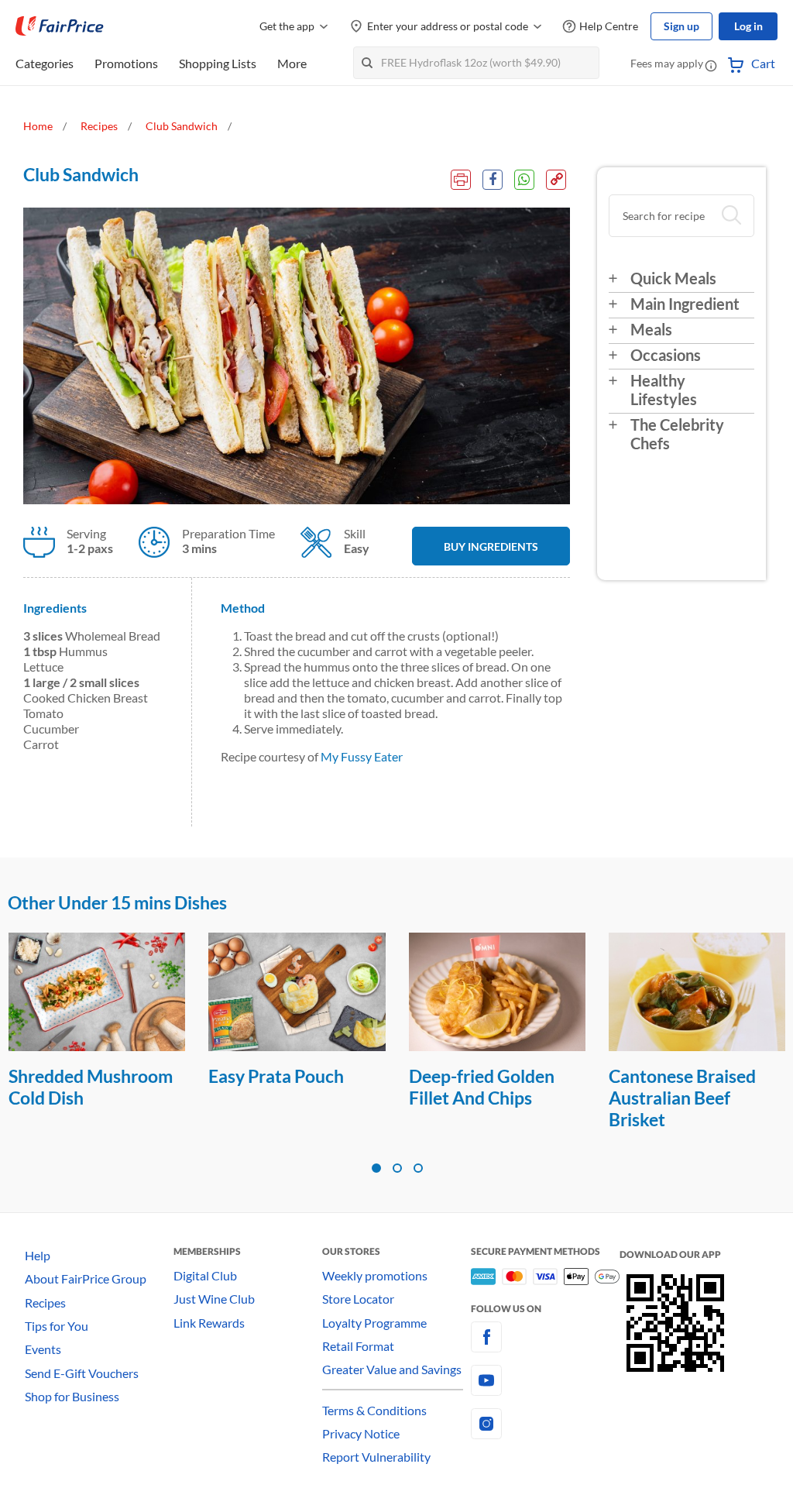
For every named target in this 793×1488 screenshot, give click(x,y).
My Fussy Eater (362, 756)
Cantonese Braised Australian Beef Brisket (481, 1097)
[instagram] (545, 1423)
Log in (748, 26)
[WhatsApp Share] (524, 180)
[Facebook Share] (492, 180)
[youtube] (545, 1380)
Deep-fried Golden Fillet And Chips (281, 1086)
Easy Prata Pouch (75, 1076)
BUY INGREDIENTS (491, 546)
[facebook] (545, 1336)
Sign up (681, 26)
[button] (711, 65)
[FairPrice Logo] (59, 26)
